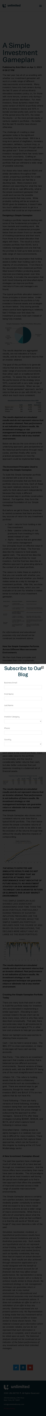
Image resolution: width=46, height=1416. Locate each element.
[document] (23, 708)
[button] (42, 667)
